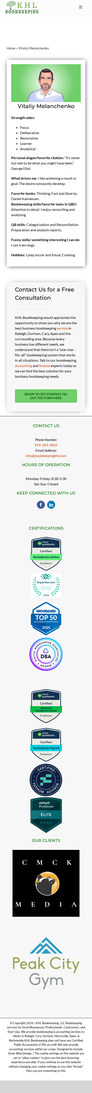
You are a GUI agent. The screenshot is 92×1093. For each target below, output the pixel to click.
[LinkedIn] (51, 505)
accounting (23, 365)
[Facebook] (41, 505)
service (62, 328)
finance (44, 365)
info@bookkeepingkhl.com (46, 455)
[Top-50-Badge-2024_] (46, 603)
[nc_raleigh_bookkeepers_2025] (46, 574)
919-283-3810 (46, 445)
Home (11, 48)
